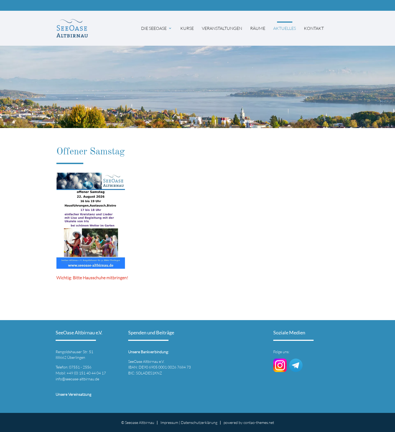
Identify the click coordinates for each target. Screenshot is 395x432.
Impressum (169, 422)
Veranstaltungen (222, 28)
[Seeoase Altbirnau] (72, 28)
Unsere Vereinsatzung (73, 394)
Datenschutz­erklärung (199, 422)
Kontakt (314, 28)
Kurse (187, 28)
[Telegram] (296, 369)
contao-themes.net (258, 422)
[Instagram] (280, 369)
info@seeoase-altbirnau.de (77, 379)
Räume (257, 28)
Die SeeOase (154, 28)
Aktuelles (284, 28)
